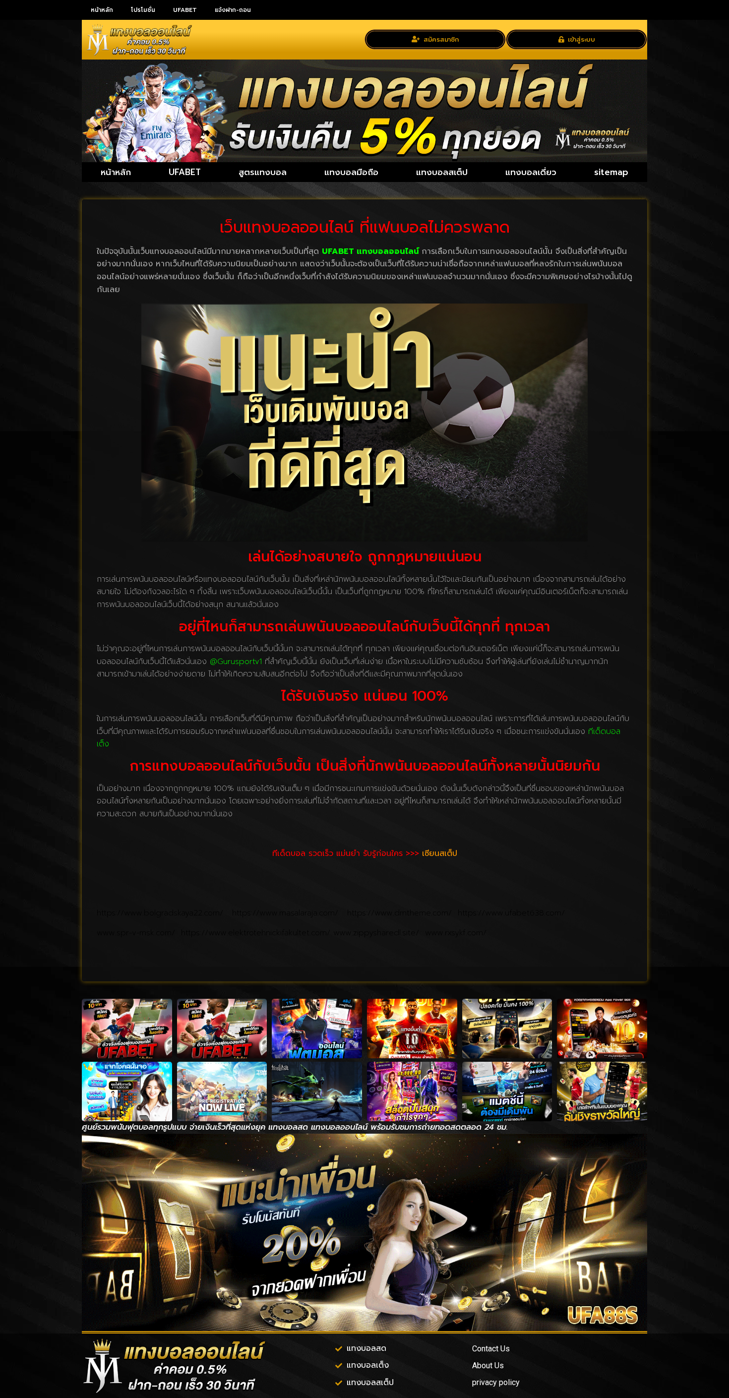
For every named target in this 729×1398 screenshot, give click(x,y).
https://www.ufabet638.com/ (511, 913)
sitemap (611, 172)
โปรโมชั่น (143, 9)
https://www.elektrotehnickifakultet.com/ (257, 933)
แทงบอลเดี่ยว (530, 172)
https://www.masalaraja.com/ (289, 913)
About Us (488, 1365)
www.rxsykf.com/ (455, 933)
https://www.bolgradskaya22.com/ (164, 913)
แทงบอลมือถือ (351, 172)
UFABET (185, 9)
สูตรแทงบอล (263, 172)
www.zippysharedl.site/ (379, 933)
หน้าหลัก (102, 9)
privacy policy (496, 1382)
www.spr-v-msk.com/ (139, 933)
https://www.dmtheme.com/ (402, 913)
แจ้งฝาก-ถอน (233, 9)
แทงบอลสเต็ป (442, 172)
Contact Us (491, 1348)
